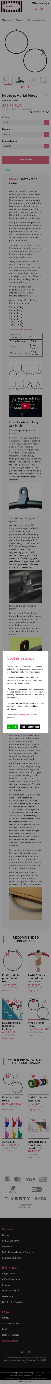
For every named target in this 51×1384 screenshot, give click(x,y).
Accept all (12, 726)
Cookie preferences (30, 726)
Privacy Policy (25, 714)
